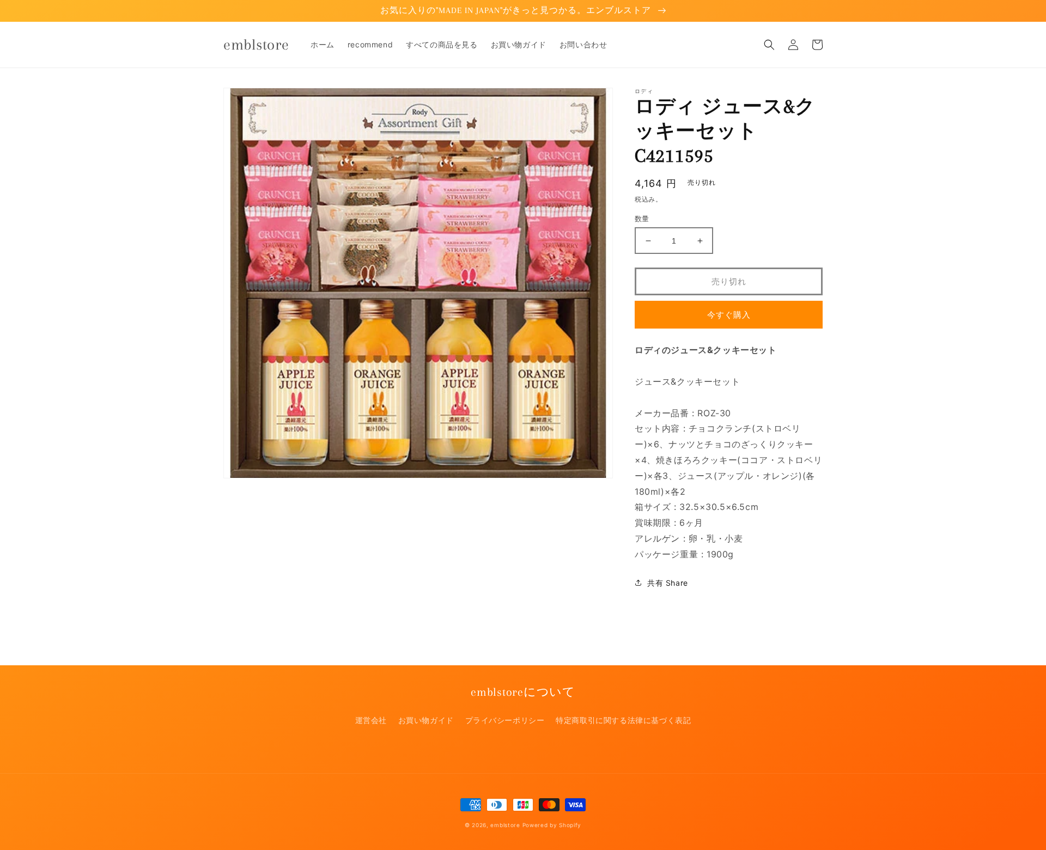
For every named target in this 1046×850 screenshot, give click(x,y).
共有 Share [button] (667, 582)
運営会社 (371, 720)
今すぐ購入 (729, 314)
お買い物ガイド (426, 720)
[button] (769, 45)
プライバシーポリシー (505, 720)
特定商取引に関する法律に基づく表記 (623, 720)
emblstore (505, 825)
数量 (642, 218)
